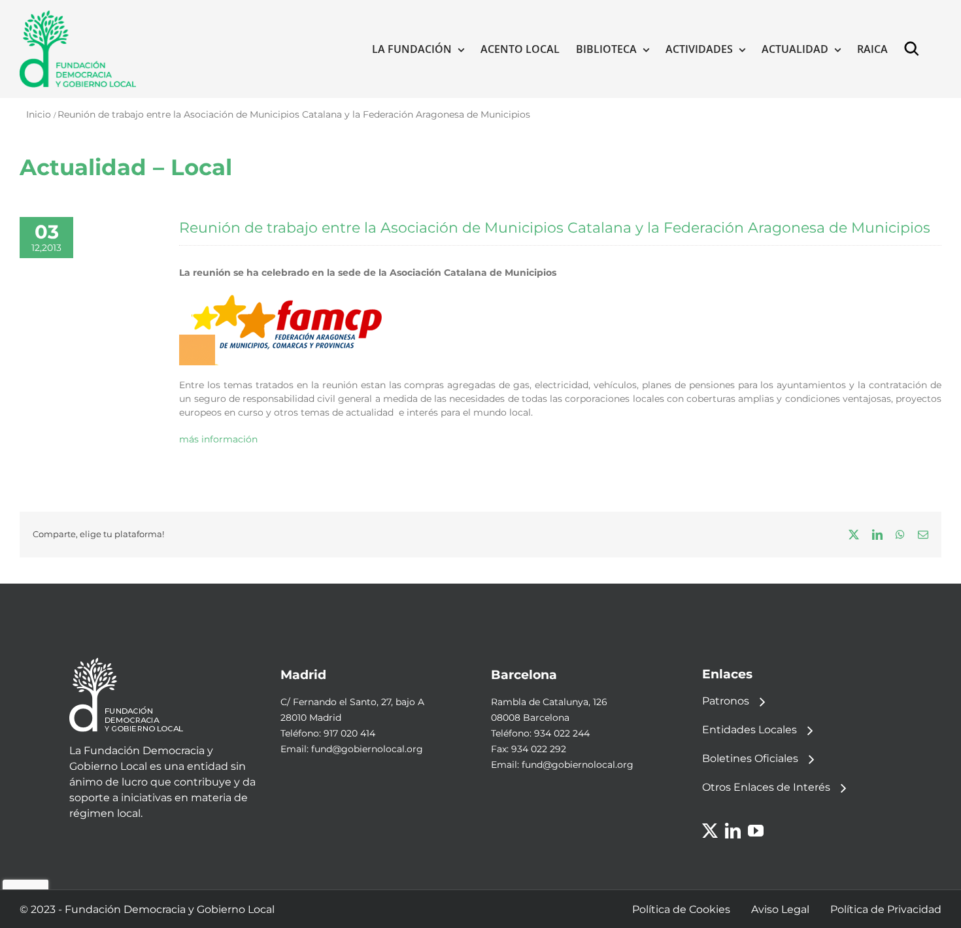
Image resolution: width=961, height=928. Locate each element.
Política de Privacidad (885, 909)
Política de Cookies (681, 909)
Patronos (725, 701)
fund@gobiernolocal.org (367, 749)
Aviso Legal (780, 909)
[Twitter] (710, 830)
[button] (914, 49)
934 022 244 (562, 733)
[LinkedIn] (733, 830)
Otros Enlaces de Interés (766, 787)
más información (218, 439)
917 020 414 (349, 733)
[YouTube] (756, 830)
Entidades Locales (749, 729)
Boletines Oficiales (750, 758)
